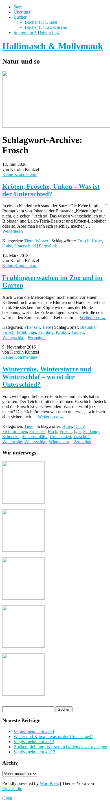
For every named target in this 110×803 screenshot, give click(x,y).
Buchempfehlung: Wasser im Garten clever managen (60, 746)
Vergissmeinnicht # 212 (34, 751)
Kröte (97, 240)
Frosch (83, 240)
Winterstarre (59, 441)
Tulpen (77, 332)
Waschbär (82, 436)
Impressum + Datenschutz (37, 32)
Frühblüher (26, 332)
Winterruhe (12, 441)
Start (18, 7)
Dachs (79, 426)
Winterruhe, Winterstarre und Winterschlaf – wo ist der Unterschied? (46, 376)
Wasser (42, 240)
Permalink (48, 245)
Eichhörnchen (14, 431)
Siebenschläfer (34, 436)
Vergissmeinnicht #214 (34, 731)
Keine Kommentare (19, 174)
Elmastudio (12, 788)
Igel (77, 431)
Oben (7, 798)
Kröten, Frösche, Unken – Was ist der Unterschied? (51, 190)
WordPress (49, 783)
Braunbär (88, 327)
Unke (7, 245)
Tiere (28, 240)
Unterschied (25, 245)
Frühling (46, 332)
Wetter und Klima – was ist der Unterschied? (53, 736)
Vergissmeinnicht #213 (34, 741)
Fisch (52, 431)
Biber (67, 426)
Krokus (62, 332)
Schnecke (10, 436)
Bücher (20, 17)
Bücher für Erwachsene (46, 27)
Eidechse (37, 431)
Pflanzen (32, 327)
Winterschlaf (13, 337)
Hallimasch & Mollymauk (52, 46)
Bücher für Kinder (41, 22)
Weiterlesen (15, 231)
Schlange (91, 431)
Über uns (22, 12)
